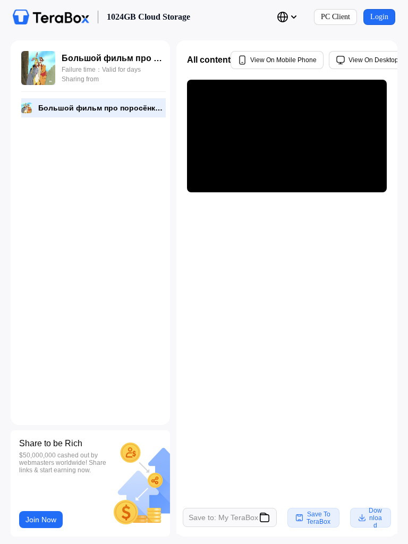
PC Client (335, 17)
